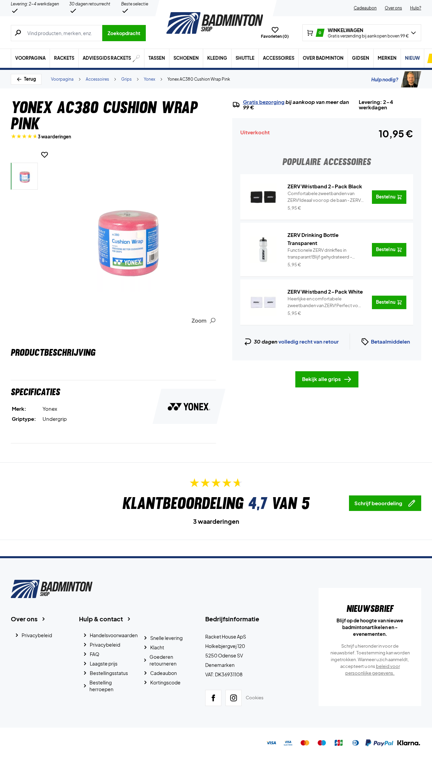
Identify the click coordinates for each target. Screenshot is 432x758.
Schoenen (186, 58)
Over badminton (323, 58)
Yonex (149, 79)
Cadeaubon (365, 7)
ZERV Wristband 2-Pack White (325, 291)
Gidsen (360, 58)
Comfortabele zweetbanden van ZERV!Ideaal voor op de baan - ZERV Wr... (324, 197)
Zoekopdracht (124, 33)
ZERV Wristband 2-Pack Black (325, 186)
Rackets (64, 58)
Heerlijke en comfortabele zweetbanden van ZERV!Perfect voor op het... (325, 302)
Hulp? (415, 7)
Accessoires (278, 58)
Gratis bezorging (264, 102)
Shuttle (245, 58)
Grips (126, 79)
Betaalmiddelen (390, 341)
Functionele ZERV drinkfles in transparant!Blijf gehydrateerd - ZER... (320, 253)
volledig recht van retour (308, 341)
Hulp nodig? (384, 79)
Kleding (217, 58)
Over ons (393, 7)
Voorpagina (30, 58)
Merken (387, 58)
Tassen (156, 58)
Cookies (255, 697)
